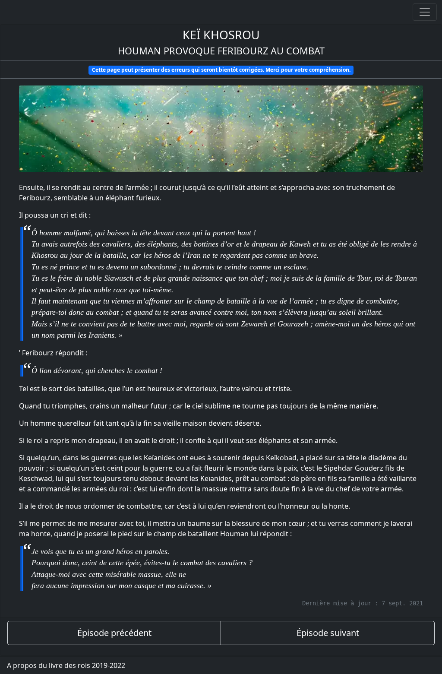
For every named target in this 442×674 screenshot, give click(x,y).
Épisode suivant (328, 633)
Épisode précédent (114, 633)
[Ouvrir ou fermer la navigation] (425, 12)
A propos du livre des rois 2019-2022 (66, 665)
